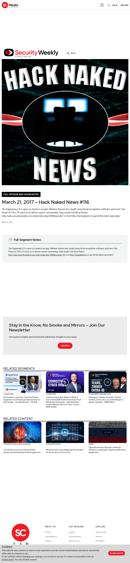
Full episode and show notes (21, 194)
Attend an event (74, 541)
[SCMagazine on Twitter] (20, 543)
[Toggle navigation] (102, 5)
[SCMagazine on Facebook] (14, 543)
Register (124, 5)
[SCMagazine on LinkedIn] (27, 543)
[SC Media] (10, 5)
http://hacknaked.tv (78, 255)
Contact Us (48, 541)
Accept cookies (116, 553)
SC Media (48, 532)
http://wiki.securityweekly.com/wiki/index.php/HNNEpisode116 (36, 255)
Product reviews (101, 532)
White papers (100, 541)
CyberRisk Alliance (51, 536)
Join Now (65, 345)
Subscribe (72, 532)
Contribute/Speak (75, 536)
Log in (114, 5)
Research (99, 536)
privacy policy (8, 559)
